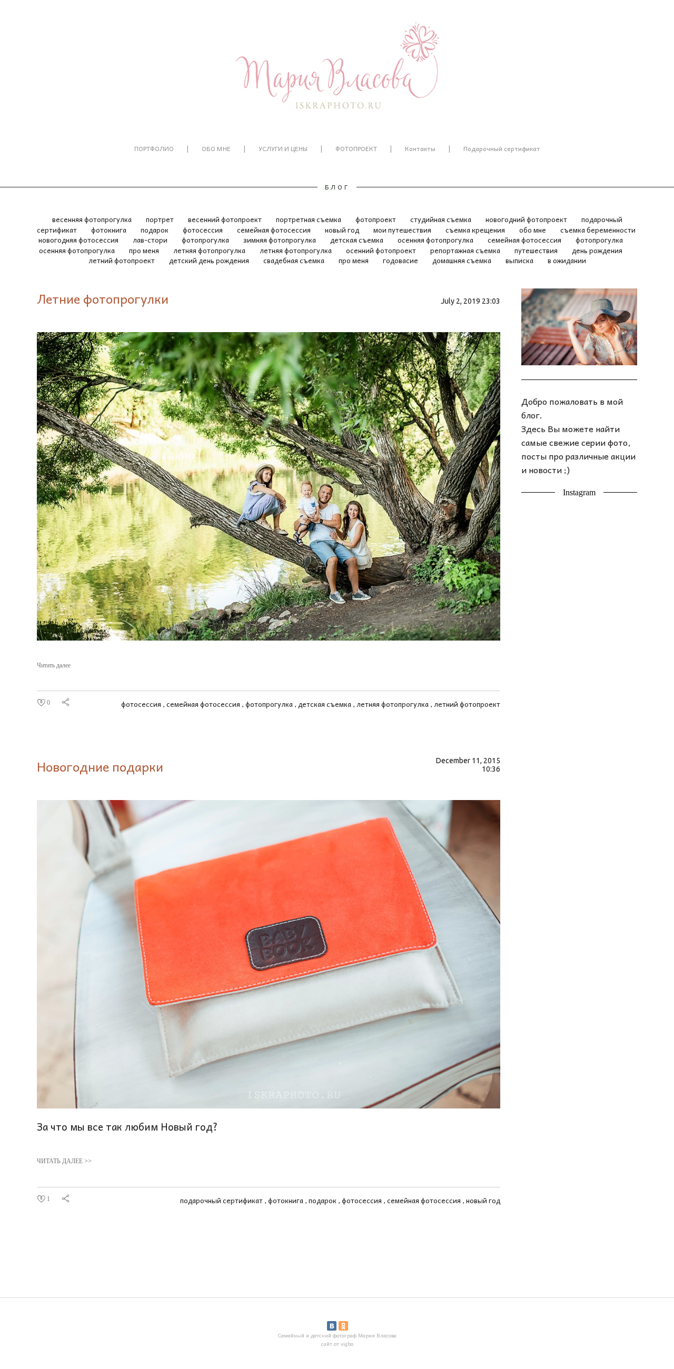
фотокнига (109, 229)
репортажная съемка (466, 250)
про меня (145, 250)
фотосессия (203, 229)
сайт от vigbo (337, 1344)
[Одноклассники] (343, 1326)
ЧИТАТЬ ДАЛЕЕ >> (64, 1161)
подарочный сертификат (222, 1200)
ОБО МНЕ (216, 148)
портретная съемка (309, 219)
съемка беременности (598, 229)
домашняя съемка (462, 260)
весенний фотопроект (225, 219)
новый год (343, 229)
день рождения (597, 250)
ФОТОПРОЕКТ (356, 148)
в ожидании (567, 260)
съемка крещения (476, 229)
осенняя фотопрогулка (436, 239)
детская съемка (357, 239)
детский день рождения (210, 260)
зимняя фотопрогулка (280, 239)
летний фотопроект (122, 260)
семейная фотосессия (274, 229)
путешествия (536, 250)
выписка (520, 260)
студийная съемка (441, 219)
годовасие (401, 260)
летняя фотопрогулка (210, 250)
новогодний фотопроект (527, 219)
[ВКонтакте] (331, 1326)
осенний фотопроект (382, 250)
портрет (160, 219)
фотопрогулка (206, 239)
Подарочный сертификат (501, 148)
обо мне (533, 229)
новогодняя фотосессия (79, 239)
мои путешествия (403, 229)
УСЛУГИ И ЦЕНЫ (283, 148)
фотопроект (376, 219)
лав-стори (151, 239)
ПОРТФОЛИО (154, 148)
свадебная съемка (294, 260)
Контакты (420, 148)
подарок (155, 229)
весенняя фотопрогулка (92, 219)
